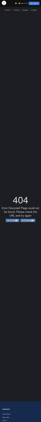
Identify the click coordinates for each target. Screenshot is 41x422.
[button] (8, 10)
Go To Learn (11, 220)
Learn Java (5, 417)
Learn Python (6, 414)
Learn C (4, 421)
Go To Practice (26, 220)
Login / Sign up (34, 3)
